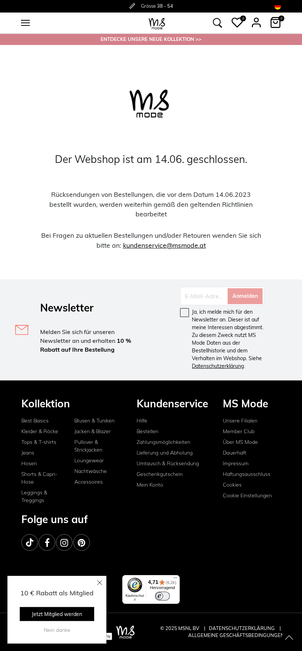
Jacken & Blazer (92, 431)
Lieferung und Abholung (165, 452)
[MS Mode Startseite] (157, 23)
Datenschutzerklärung (218, 366)
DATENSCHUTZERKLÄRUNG (242, 628)
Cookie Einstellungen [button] (247, 495)
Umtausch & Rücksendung (168, 463)
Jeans (27, 452)
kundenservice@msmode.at (164, 245)
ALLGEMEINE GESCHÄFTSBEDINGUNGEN (236, 635)
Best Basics (35, 420)
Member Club (238, 431)
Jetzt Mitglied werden (57, 614)
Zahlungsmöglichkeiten (163, 442)
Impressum (236, 463)
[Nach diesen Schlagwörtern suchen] (217, 23)
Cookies (232, 484)
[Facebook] (47, 542)
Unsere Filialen (240, 420)
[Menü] (175, 579)
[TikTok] (29, 542)
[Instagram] (64, 542)
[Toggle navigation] (25, 23)
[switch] (162, 596)
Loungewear (89, 460)
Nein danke (57, 630)
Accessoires (88, 481)
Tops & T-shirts (38, 442)
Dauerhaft (234, 452)
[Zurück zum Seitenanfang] (289, 638)
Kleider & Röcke (39, 431)
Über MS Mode (240, 442)
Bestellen (147, 431)
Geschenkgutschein (160, 474)
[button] (237, 22)
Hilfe (142, 420)
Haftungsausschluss (246, 474)
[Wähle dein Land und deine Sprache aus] (278, 6)
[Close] (100, 582)
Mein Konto (150, 484)
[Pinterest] (81, 542)
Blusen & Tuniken (94, 420)
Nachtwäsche (90, 471)
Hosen (29, 463)
